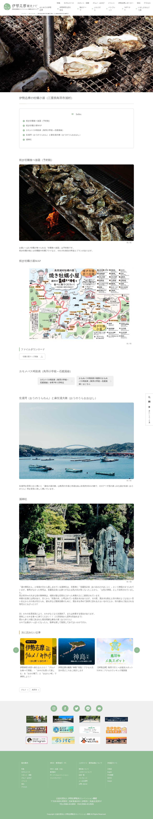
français (109, 781)
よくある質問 (83, 781)
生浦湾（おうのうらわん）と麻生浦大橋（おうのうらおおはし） (53, 135)
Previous (25, 541)
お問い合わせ (83, 784)
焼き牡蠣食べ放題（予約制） (38, 121)
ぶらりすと (97, 8)
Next (127, 541)
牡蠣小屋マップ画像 (30, 356)
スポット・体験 (26, 775)
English (109, 772)
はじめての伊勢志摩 (45, 8)
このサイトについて (85, 772)
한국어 (109, 778)
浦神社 (29, 139)
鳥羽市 (34, 690)
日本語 (109, 769)
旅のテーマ (83, 8)
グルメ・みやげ (26, 778)
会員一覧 (82, 775)
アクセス (24, 787)
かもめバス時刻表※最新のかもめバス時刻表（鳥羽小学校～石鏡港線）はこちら (93, 381)
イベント (24, 781)
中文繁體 (110, 775)
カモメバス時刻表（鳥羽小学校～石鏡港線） (45, 130)
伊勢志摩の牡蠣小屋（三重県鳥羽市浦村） (53, 13)
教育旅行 (53, 772)
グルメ (23, 690)
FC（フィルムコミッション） (59, 775)
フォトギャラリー (56, 778)
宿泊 (22, 784)
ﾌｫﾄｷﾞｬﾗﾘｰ (127, 8)
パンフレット (112, 8)
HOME (24, 13)
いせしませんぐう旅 (144, 8)
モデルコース (25, 772)
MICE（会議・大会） (57, 769)
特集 (22, 769)
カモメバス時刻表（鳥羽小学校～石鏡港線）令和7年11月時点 (54, 381)
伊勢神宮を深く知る (65, 8)
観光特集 (32, 13)
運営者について (84, 769)
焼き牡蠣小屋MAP (34, 126)
